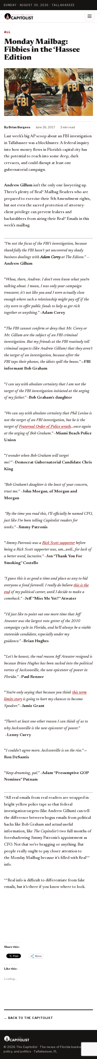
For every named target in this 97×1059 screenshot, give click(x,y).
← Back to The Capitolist (28, 1018)
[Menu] (89, 16)
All (7, 32)
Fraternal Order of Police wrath (45, 427)
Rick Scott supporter (58, 543)
